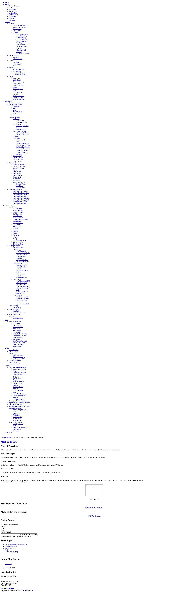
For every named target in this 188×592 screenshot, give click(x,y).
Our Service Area (10, 548)
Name (3, 526)
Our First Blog (8, 564)
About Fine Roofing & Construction (16, 544)
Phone (3, 530)
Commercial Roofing (11, 552)
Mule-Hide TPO (9, 441)
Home (3, 437)
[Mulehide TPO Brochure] (94, 508)
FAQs (6, 550)
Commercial (9, 437)
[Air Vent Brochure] (94, 516)
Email (3, 528)
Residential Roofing (11, 546)
